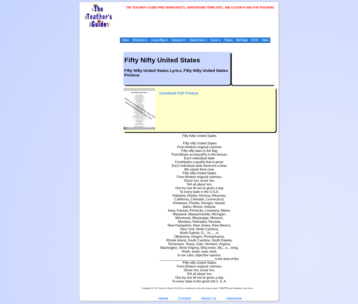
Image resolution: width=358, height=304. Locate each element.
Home (126, 40)
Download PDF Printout (178, 93)
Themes (228, 40)
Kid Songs (242, 40)
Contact (184, 298)
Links (265, 40)
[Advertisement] (201, 26)
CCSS (255, 40)
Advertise (234, 298)
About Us (208, 298)
